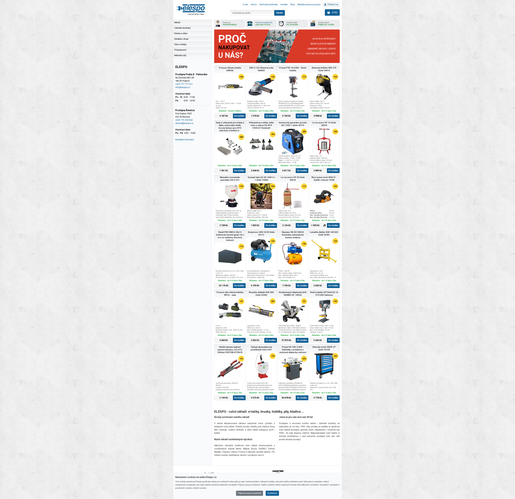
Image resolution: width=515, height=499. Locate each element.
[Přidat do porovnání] (324, 225)
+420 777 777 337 (184, 84)
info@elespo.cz (182, 87)
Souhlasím (272, 493)
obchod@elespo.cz (184, 123)
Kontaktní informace (184, 139)
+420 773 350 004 (184, 120)
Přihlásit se (333, 4)
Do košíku (239, 116)
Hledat (279, 13)
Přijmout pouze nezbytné (249, 493)
